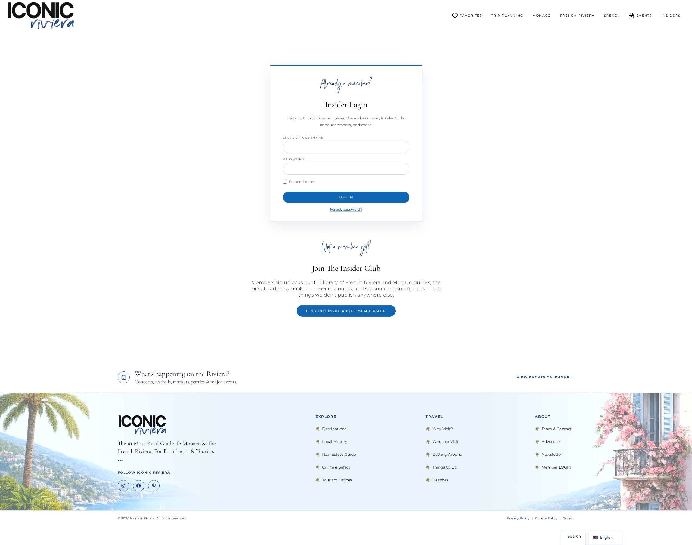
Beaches (440, 480)
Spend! (611, 15)
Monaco (542, 15)
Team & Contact (557, 428)
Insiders (671, 15)
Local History (334, 441)
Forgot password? (346, 209)
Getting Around (447, 454)
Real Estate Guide (339, 454)
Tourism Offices (337, 480)
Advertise (551, 441)
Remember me (302, 182)
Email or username (303, 138)
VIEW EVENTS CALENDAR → (545, 377)
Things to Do (444, 467)
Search (574, 536)
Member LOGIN (556, 467)
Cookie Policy (546, 518)
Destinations (334, 428)
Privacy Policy (518, 518)
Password (294, 159)
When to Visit (445, 441)
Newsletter (552, 454)
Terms (568, 518)
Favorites (471, 15)
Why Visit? (442, 428)
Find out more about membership (346, 311)
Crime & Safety (336, 467)
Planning (507, 15)
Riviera (577, 15)
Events (644, 15)
